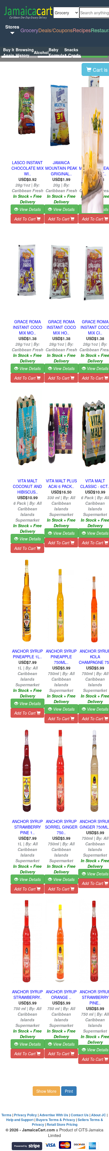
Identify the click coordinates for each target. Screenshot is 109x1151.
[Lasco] (26, 111)
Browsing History (25, 52)
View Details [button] (29, 209)
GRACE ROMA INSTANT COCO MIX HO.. (61, 327)
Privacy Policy (25, 1114)
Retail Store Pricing (62, 1124)
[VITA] (60, 430)
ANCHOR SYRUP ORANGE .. (61, 994)
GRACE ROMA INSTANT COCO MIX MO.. (27, 327)
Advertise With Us (53, 1114)
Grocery (29, 30)
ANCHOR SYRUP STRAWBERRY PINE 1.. (27, 827)
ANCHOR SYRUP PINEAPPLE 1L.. (27, 653)
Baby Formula (56, 52)
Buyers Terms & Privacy (56, 1119)
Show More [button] (46, 1091)
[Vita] (26, 430)
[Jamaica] (60, 111)
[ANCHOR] (26, 600)
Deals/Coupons (55, 30)
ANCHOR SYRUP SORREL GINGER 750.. (61, 827)
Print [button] (69, 1091)
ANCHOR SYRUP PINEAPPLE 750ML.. (61, 656)
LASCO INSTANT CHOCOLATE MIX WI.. (27, 168)
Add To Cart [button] (25, 219)
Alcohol (41, 52)
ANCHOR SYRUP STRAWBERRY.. (27, 994)
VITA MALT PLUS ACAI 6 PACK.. (61, 483)
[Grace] (26, 270)
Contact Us (80, 1114)
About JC (98, 1114)
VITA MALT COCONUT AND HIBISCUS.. (27, 486)
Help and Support (20, 1119)
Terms (6, 1114)
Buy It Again (8, 52)
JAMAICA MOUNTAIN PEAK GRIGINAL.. (61, 168)
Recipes (82, 30)
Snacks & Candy (72, 52)
